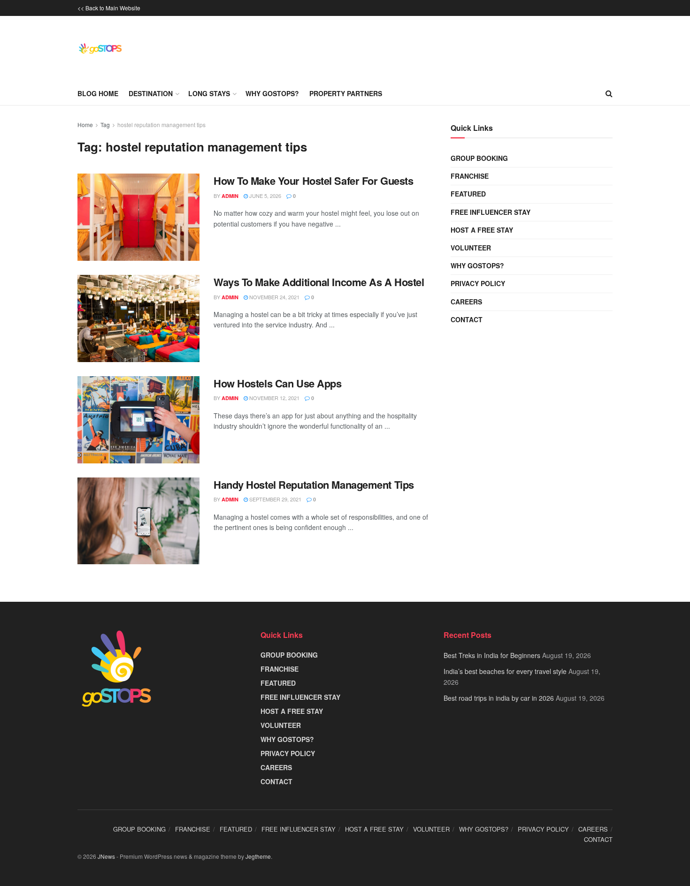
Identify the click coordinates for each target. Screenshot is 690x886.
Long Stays (209, 93)
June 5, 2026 (264, 195)
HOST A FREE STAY (482, 230)
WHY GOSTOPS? (477, 265)
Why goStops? (272, 93)
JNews (106, 856)
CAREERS (466, 301)
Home (85, 125)
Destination (151, 93)
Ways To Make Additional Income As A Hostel (319, 281)
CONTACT (467, 319)
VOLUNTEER (471, 247)
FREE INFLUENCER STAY (490, 212)
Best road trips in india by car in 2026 (499, 698)
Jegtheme (258, 856)
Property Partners (345, 93)
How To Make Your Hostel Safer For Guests (313, 180)
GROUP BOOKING (479, 158)
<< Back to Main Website (108, 8)
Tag (105, 125)
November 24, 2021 (273, 297)
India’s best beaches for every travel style (505, 671)
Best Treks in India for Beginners (492, 655)
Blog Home (97, 93)
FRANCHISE (470, 176)
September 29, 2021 (274, 499)
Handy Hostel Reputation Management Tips (314, 484)
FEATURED (468, 193)
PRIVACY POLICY (478, 283)
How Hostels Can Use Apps (277, 383)
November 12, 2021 (273, 397)
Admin (230, 195)
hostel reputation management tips (161, 125)
